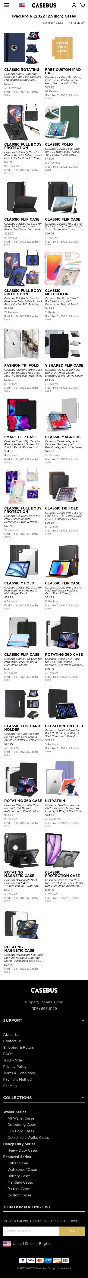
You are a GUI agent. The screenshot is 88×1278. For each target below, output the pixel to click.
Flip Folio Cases (20, 1131)
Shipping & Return (18, 1047)
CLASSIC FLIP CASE (22, 219)
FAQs (8, 1054)
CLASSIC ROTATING (22, 70)
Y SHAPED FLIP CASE (64, 365)
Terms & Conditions (19, 1073)
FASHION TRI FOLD (21, 365)
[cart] (82, 5)
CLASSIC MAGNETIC (63, 437)
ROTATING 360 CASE (64, 655)
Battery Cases (19, 1176)
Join (72, 1231)
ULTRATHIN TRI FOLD (64, 726)
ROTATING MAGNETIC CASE (19, 874)
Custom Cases (19, 1195)
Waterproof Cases (22, 1170)
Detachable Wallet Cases (28, 1138)
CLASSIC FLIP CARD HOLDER (22, 728)
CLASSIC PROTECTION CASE (62, 874)
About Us (11, 1035)
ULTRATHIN (55, 801)
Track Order (13, 1060)
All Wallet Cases (20, 1118)
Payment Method (17, 1079)
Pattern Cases (19, 1189)
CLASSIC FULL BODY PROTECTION (22, 146)
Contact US (12, 1041)
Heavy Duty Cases (22, 1150)
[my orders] (73, 5)
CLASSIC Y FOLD (19, 583)
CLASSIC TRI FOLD (62, 508)
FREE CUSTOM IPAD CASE (63, 71)
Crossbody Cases (22, 1125)
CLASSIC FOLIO (59, 144)
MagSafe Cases (20, 1182)
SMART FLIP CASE (20, 437)
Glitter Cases (18, 1163)
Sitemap (10, 1086)
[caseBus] (44, 5)
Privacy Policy (14, 1067)
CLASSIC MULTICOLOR (57, 292)
